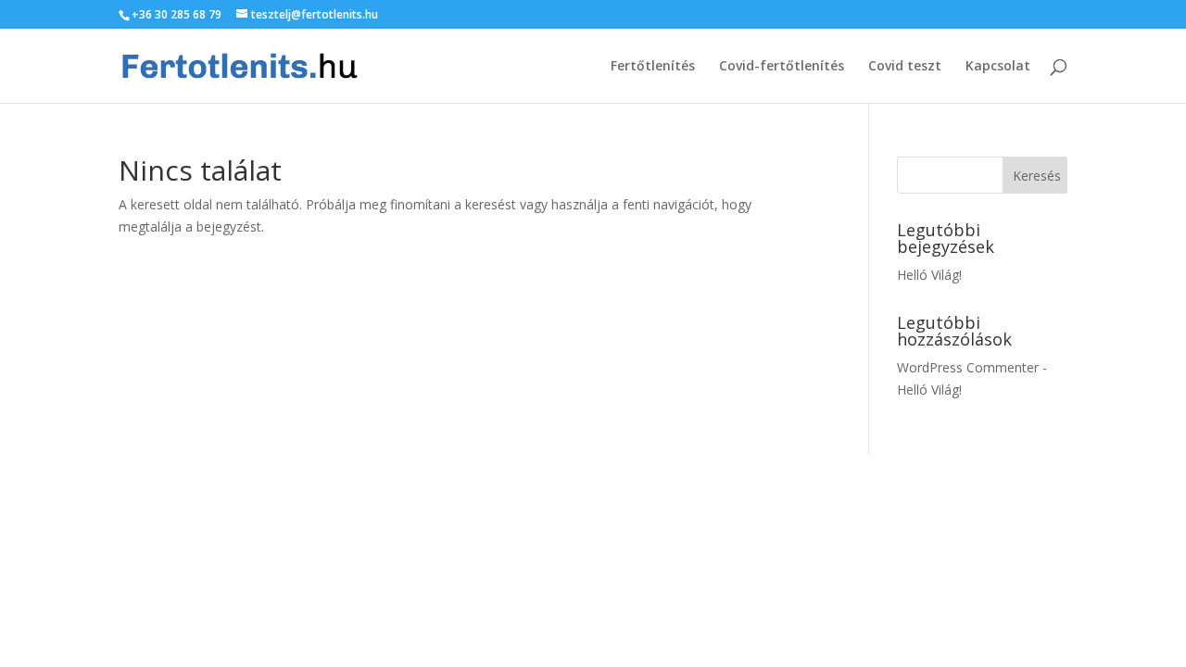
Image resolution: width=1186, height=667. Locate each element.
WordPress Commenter (968, 367)
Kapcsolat (997, 66)
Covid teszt (904, 66)
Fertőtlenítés (653, 66)
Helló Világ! (929, 274)
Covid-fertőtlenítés (781, 66)
